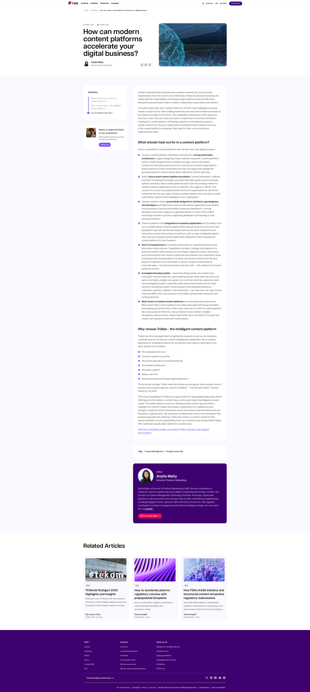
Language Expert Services (166, 660)
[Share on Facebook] (141, 64)
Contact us (105, 145)
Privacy (144, 687)
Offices (86, 655)
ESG (86, 668)
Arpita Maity (97, 62)
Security (153, 687)
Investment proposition (129, 651)
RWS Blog (94, 10)
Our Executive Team (127, 660)
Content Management (154, 451)
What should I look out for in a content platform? (104, 99)
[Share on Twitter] (145, 64)
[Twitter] (206, 677)
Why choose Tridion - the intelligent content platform (106, 107)
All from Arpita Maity (149, 515)
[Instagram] (224, 677)
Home (86, 10)
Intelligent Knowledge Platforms (168, 647)
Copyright (136, 687)
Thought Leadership (174, 451)
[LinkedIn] (211, 677)
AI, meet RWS (89, 664)
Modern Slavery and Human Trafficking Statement (178, 687)
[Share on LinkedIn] (149, 64)
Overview (124, 647)
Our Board (124, 655)
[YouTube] (219, 677)
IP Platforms (160, 664)
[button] (73, 3)
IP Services (160, 668)
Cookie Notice (204, 687)
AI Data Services (162, 651)
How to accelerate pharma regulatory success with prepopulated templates (152, 594)
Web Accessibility (218, 687)
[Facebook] (215, 677)
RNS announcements (128, 664)
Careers (87, 647)
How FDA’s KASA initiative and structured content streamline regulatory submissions (204, 594)
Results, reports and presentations (133, 668)
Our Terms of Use (123, 687)
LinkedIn (149, 508)
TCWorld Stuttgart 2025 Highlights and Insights (101, 592)
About (86, 660)
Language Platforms (163, 655)
